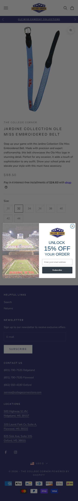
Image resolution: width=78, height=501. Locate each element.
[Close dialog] (72, 226)
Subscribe (57, 270)
